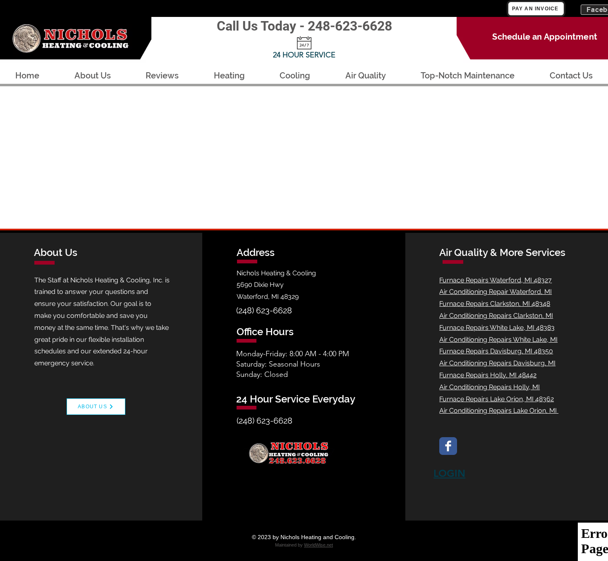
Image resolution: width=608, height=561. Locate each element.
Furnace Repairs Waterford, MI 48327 (495, 280)
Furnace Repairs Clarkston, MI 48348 (494, 304)
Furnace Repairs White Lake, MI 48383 (497, 327)
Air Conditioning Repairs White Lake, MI (498, 339)
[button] (230, 75)
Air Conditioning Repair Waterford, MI (495, 292)
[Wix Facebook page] (448, 446)
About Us (55, 252)
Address (256, 252)
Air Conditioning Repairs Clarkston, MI (496, 316)
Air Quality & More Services (502, 252)
